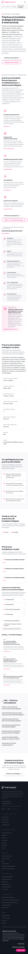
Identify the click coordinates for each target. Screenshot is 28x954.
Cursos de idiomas (6, 886)
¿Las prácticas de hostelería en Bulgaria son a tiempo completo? (11, 738)
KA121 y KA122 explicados (8, 868)
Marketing (4, 835)
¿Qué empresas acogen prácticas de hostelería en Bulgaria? (11, 726)
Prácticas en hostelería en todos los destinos (12, 624)
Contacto (4, 920)
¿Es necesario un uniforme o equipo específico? (9, 744)
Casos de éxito (5, 863)
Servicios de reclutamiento (8, 897)
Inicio (3, 6)
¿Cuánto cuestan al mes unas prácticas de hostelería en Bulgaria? (11, 707)
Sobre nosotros (6, 915)
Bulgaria (14, 6)
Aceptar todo (20, 950)
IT (11, 809)
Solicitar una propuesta (11, 58)
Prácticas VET (5, 817)
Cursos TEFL (5, 889)
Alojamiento (5, 881)
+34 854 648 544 (6, 801)
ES (9, 809)
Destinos (8, 6)
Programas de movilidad (11, 62)
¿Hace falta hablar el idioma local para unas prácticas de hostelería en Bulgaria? (13, 713)
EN (4, 809)
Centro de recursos (6, 856)
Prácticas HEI (5, 819)
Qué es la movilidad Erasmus (8, 866)
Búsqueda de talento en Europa (9, 902)
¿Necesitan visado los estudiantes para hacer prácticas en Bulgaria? (11, 732)
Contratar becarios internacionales (10, 900)
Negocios (4, 838)
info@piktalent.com (7, 803)
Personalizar (21, 943)
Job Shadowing (5, 824)
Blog (3, 861)
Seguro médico (5, 884)
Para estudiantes (5, 233)
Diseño (3, 848)
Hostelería (4, 845)
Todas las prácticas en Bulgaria (11, 620)
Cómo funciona (6, 858)
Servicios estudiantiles (7, 876)
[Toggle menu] (25, 2)
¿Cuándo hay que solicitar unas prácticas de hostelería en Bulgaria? (11, 720)
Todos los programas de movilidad (11, 628)
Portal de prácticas (6, 879)
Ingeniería (4, 843)
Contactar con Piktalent (13, 773)
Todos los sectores (6, 832)
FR (6, 809)
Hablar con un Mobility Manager (13, 220)
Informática (5, 840)
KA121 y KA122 (5, 822)
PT (16, 809)
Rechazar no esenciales (18, 947)
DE (13, 809)
